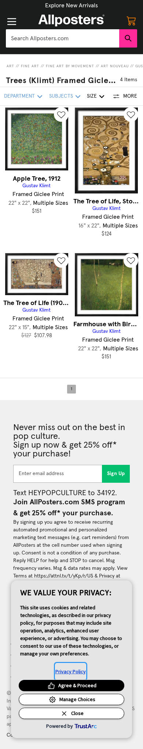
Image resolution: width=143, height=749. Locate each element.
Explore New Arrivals (71, 5)
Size (92, 96)
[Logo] (71, 20)
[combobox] (62, 38)
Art (10, 66)
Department (19, 96)
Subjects (61, 96)
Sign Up (116, 473)
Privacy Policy (70, 671)
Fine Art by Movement (70, 66)
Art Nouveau (115, 66)
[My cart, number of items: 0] (131, 20)
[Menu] (12, 21)
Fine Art (30, 66)
